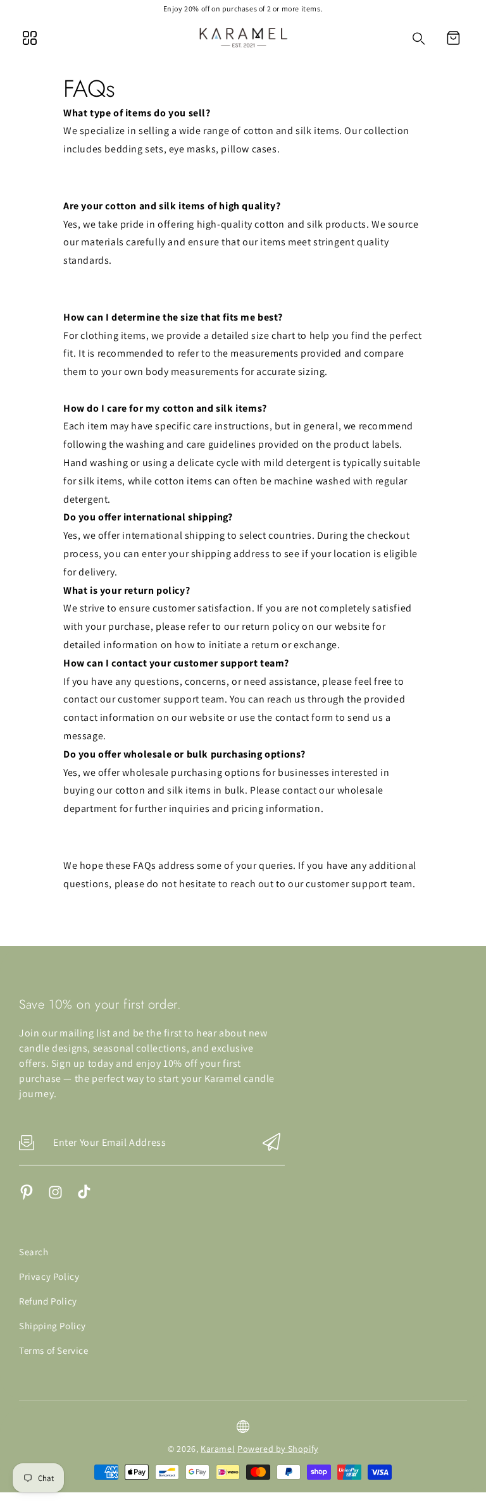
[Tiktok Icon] (84, 1196)
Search (34, 1252)
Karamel (218, 1448)
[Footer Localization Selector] (243, 1427)
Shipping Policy (52, 1326)
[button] (453, 38)
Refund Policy (48, 1301)
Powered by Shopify (277, 1448)
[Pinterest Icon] (27, 1196)
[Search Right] (419, 38)
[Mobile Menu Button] (29, 38)
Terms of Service (54, 1350)
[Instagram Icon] (55, 1196)
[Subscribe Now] (271, 1143)
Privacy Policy (49, 1276)
